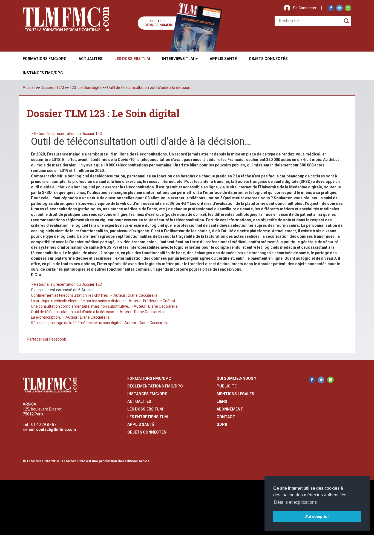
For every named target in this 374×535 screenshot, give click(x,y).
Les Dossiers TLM (132, 58)
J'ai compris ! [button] (317, 516)
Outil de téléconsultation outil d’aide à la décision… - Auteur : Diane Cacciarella (97, 312)
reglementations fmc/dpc (155, 386)
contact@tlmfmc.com (56, 429)
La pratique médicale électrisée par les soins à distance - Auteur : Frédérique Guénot (103, 301)
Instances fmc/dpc (43, 73)
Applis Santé (223, 58)
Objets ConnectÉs (268, 58)
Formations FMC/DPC (45, 58)
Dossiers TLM (52, 87)
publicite (227, 386)
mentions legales (235, 394)
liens (222, 401)
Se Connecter (305, 8)
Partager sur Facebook (46, 339)
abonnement (230, 409)
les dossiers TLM (145, 409)
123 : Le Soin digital (86, 87)
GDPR (222, 424)
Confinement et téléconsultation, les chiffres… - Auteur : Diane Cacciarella (94, 295)
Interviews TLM (178, 58)
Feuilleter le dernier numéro (159, 23)
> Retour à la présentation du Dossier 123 (66, 133)
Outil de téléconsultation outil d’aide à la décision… (150, 87)
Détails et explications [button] (295, 502)
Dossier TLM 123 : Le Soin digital (103, 113)
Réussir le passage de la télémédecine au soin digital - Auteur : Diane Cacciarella (99, 323)
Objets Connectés (146, 432)
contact (226, 417)
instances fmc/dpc (147, 394)
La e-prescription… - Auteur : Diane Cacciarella (70, 317)
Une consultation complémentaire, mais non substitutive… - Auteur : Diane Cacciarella (104, 306)
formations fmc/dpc (149, 378)
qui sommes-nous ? (236, 378)
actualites (139, 401)
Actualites (90, 58)
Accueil (29, 87)
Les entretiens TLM (147, 417)
